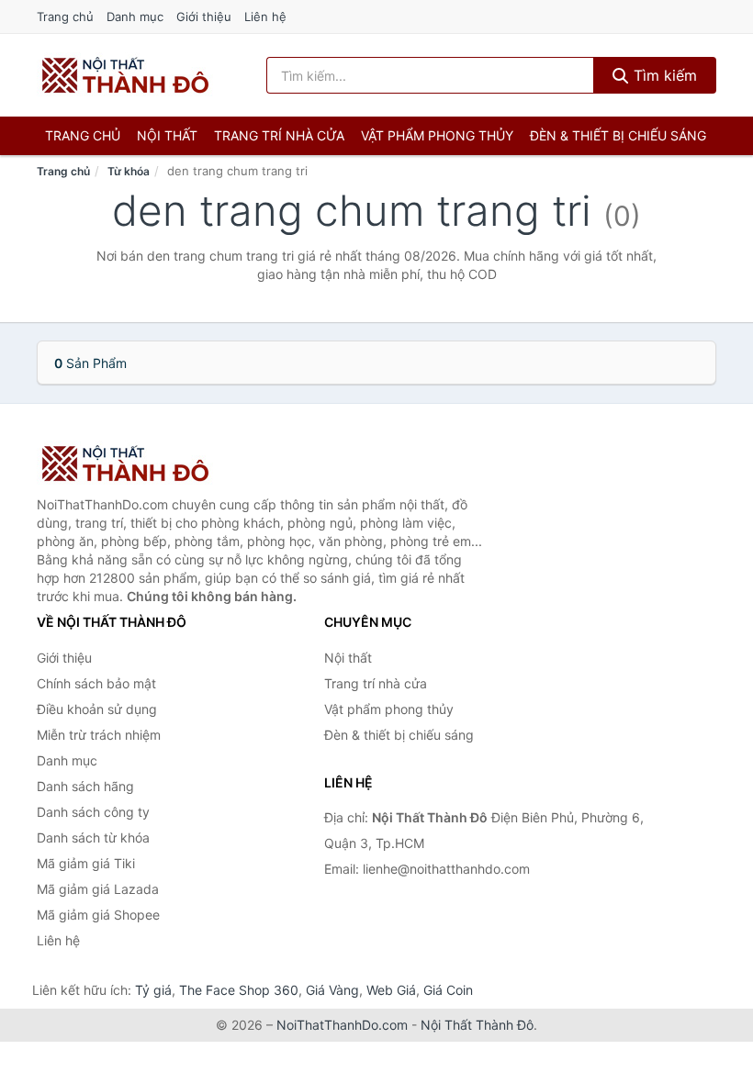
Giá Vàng (332, 990)
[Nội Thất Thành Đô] (128, 463)
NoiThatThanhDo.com (342, 1025)
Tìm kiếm (663, 75)
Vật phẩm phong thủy (437, 135)
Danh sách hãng (85, 786)
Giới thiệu (203, 16)
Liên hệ (265, 16)
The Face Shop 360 (238, 990)
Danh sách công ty (93, 812)
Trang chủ (65, 16)
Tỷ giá (153, 990)
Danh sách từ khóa (93, 837)
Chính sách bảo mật (96, 683)
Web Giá (391, 990)
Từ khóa (128, 171)
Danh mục (135, 16)
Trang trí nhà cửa (279, 135)
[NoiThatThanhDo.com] (125, 75)
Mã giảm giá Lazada (98, 889)
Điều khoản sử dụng (97, 709)
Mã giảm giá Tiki (86, 863)
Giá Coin (448, 990)
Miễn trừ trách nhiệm (99, 734)
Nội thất (167, 135)
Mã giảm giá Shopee (98, 914)
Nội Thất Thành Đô (477, 1025)
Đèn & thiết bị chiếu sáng (618, 135)
